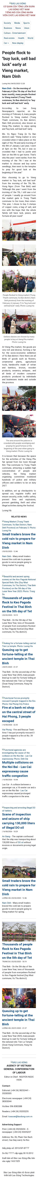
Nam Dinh (6, 88)
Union (26, 28)
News (18, 28)
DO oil (20, 842)
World (30, 38)
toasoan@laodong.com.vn (20, 1116)
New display (17, 43)
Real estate (9, 38)
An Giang (6, 836)
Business (8, 28)
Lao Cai (23, 790)
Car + (6, 43)
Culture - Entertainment (15, 33)
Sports (26, 23)
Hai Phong (7, 729)
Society (7, 23)
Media (17, 23)
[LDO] (19, 526)
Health (21, 38)
